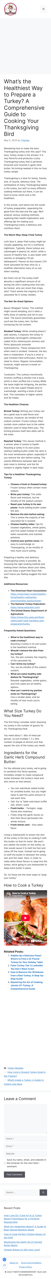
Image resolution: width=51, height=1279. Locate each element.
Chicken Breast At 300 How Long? (22, 1249)
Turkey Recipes (15, 1068)
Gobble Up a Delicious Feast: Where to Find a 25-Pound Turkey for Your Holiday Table (27, 959)
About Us (14, 1263)
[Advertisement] (25, 44)
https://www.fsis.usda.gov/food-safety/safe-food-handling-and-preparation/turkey (28, 620)
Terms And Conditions (31, 1263)
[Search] (43, 1192)
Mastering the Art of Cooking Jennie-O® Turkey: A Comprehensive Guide (27, 985)
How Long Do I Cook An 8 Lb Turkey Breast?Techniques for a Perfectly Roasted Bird (23, 1218)
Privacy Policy (25, 1267)
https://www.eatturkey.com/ (25, 607)
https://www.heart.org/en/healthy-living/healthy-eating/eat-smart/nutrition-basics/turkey (29, 597)
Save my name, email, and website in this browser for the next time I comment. (26, 1163)
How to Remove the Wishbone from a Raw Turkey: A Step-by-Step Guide (27, 975)
